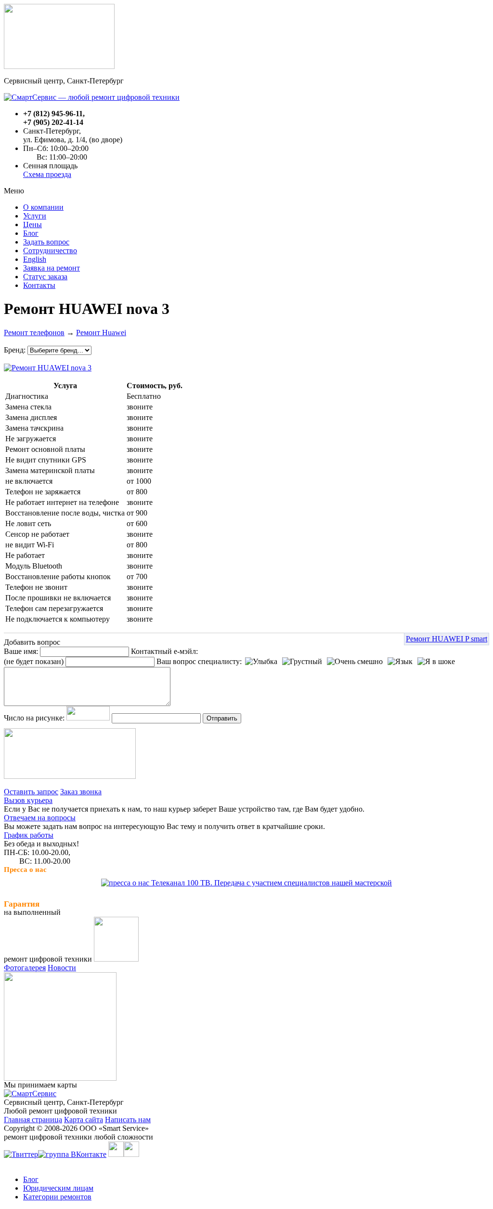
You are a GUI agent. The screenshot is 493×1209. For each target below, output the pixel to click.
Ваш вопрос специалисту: (199, 661)
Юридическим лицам (58, 1188)
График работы (28, 835)
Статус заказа (45, 276)
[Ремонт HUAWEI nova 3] (47, 365)
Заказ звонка (81, 792)
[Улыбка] (261, 661)
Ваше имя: (21, 651)
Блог (31, 233)
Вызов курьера (28, 800)
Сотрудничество (50, 250)
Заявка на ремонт (51, 268)
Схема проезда (47, 174)
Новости (62, 968)
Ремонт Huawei (101, 332)
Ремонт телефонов (34, 332)
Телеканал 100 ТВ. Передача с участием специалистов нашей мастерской (270, 883)
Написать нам (128, 1119)
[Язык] (400, 661)
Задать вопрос (46, 242)
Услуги (34, 216)
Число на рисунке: (34, 718)
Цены (32, 224)
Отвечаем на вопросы (40, 818)
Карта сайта (83, 1119)
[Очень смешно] (355, 661)
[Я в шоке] (436, 661)
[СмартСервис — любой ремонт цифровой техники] (92, 97)
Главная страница (33, 1119)
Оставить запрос (31, 792)
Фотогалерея (25, 968)
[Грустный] (302, 661)
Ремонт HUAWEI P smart (446, 639)
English (34, 259)
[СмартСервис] (30, 1093)
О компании (43, 207)
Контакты (39, 285)
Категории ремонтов (57, 1197)
